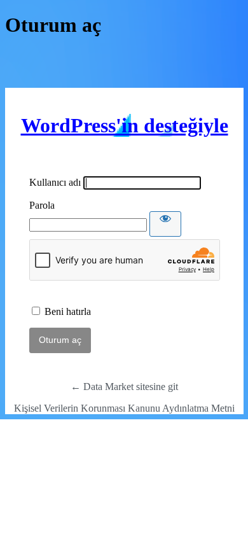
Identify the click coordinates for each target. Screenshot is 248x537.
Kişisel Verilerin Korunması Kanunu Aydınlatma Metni (124, 408)
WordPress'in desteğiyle (124, 125)
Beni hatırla (68, 311)
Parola (42, 205)
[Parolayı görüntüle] (165, 224)
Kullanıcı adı (55, 182)
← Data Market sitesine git (124, 386)
